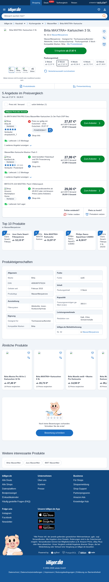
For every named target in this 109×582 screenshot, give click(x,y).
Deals (49, 2)
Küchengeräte (35, 23)
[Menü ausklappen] (24, 23)
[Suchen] (104, 16)
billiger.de (8, 23)
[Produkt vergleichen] (104, 38)
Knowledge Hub (81, 501)
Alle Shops (7, 484)
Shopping (36, 3)
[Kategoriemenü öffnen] (4, 9)
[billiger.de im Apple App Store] (54, 514)
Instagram (6, 513)
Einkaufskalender (10, 497)
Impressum (49, 572)
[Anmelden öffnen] (104, 9)
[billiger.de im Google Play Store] (54, 521)
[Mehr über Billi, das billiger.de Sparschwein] (14, 544)
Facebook (7, 517)
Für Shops (78, 480)
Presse (41, 489)
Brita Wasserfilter (14, 463)
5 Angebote (65, 51)
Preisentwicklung (84, 86)
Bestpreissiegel (9, 493)
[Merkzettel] (99, 9)
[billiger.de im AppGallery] (54, 527)
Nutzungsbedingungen (65, 572)
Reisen (74, 3)
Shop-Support (80, 489)
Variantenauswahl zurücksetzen (61, 71)
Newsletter (7, 522)
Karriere (41, 484)
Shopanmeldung (81, 484)
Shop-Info (36, 135)
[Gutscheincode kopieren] (50, 130)
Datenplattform (9, 489)
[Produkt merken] (104, 31)
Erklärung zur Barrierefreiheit (88, 572)
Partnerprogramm (81, 493)
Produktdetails (29, 86)
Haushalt (19, 23)
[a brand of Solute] (98, 3)
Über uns (42, 480)
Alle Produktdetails (74, 44)
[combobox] (54, 16)
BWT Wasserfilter (52, 463)
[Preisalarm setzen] (104, 44)
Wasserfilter (52, 23)
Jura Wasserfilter (33, 463)
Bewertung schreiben (55, 433)
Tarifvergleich (62, 3)
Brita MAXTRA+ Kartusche (71, 23)
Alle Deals (7, 480)
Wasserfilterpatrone (60, 35)
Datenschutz (14, 572)
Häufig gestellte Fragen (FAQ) (16, 501)
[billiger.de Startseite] (14, 9)
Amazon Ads (79, 497)
